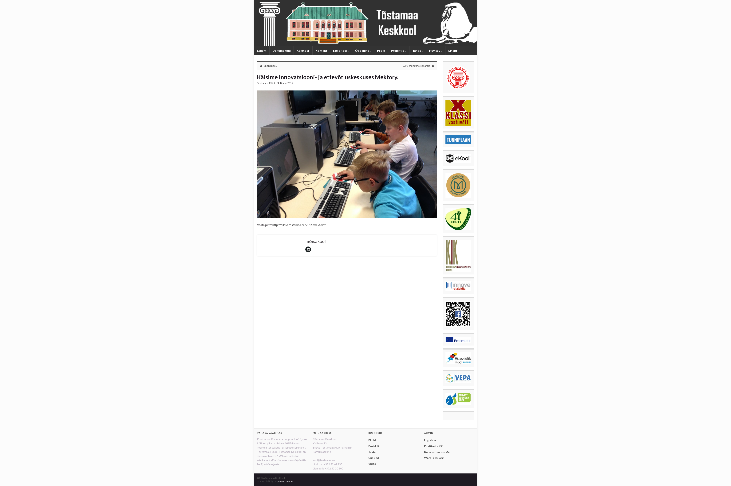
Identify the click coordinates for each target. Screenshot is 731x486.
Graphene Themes (283, 481)
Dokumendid (281, 50)
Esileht (262, 50)
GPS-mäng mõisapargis (416, 65)
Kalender (303, 50)
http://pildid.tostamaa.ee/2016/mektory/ (299, 225)
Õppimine (362, 50)
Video (372, 463)
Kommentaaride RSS (437, 451)
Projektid (398, 50)
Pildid (381, 50)
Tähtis (417, 50)
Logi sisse (430, 440)
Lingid (452, 50)
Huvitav (435, 50)
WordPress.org (434, 457)
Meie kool (340, 50)
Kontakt (321, 50)
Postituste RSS (433, 446)
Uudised (373, 457)
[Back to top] (722, 477)
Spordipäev (270, 65)
